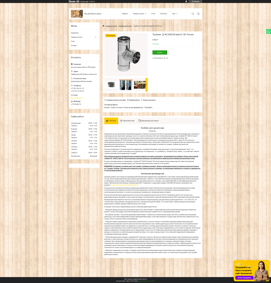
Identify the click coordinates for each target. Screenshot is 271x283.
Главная (125, 13)
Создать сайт (84, 1)
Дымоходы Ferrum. (125, 26)
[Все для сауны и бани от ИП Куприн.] (77, 14)
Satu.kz (145, 279)
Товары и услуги (138, 13)
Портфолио (75, 33)
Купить (159, 52)
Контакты (163, 13)
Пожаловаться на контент (147, 281)
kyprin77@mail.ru (77, 98)
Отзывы (73, 45)
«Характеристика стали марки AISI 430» (124, 185)
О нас (153, 13)
